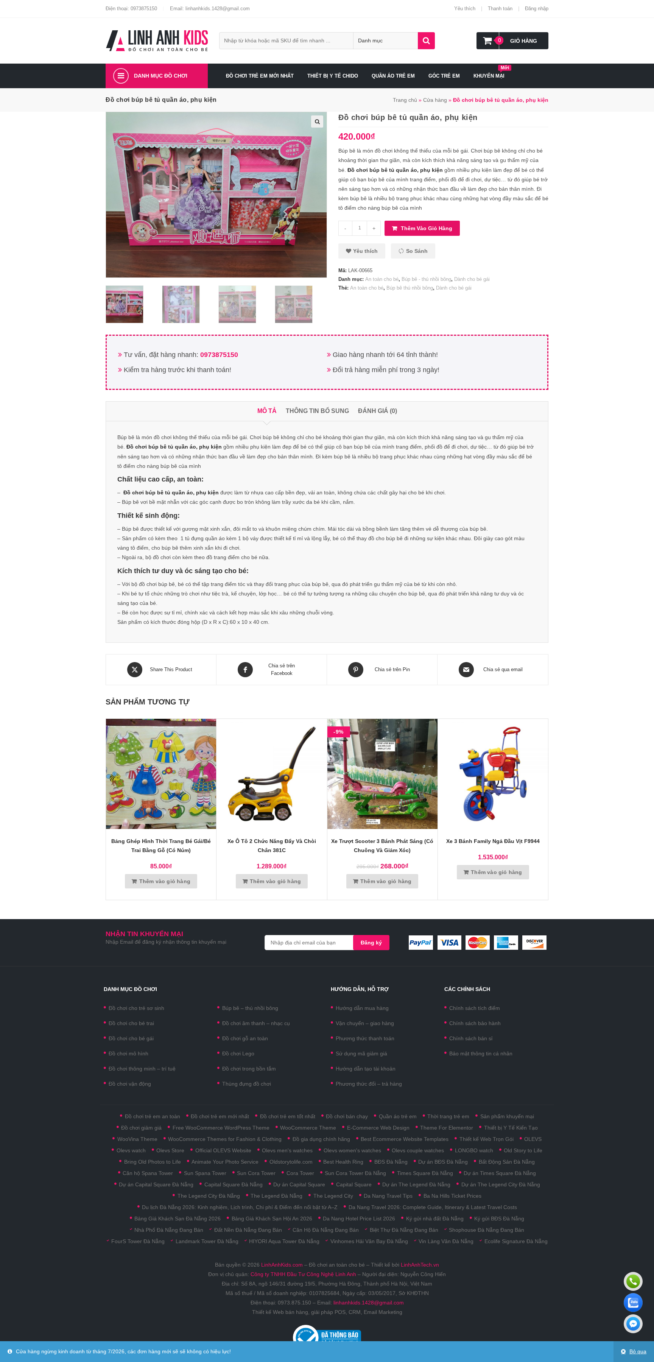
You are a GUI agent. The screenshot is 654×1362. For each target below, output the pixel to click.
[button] (361, 251)
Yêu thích (464, 8)
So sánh (417, 251)
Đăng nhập (536, 8)
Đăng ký (371, 943)
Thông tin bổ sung (317, 411)
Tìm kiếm (426, 40)
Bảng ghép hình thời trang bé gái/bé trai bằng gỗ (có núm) (161, 845)
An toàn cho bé (382, 279)
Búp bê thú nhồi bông (409, 288)
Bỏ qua (637, 1351)
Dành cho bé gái (472, 279)
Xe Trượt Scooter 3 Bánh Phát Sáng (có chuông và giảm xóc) (382, 845)
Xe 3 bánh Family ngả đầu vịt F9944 (493, 841)
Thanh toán (500, 8)
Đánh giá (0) (377, 411)
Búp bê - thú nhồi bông (426, 279)
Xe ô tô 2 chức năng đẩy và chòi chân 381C (271, 845)
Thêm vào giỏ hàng (426, 228)
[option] (132, 304)
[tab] (267, 411)
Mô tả (267, 411)
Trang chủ (405, 100)
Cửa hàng (435, 100)
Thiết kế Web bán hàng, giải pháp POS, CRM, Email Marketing (327, 1312)
